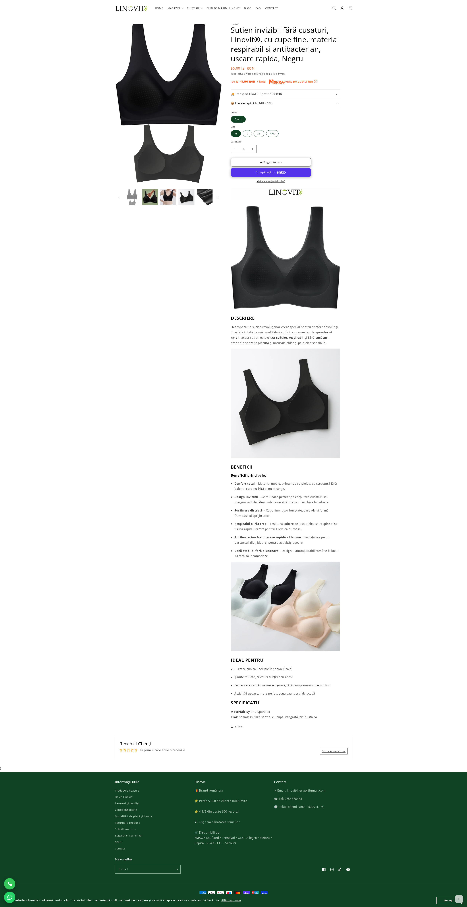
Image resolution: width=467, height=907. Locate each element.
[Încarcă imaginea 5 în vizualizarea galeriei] (204, 197)
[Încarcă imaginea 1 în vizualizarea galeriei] (132, 197)
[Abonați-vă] (176, 869)
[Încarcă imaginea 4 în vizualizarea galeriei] (186, 197)
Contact (120, 848)
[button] (175, 8)
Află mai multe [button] (231, 900)
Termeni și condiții (127, 803)
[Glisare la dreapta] (218, 197)
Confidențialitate (126, 809)
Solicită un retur (125, 829)
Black (238, 119)
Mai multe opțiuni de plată (271, 181)
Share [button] (239, 726)
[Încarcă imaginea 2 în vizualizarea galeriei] (150, 197)
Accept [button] (449, 900)
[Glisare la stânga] (119, 197)
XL (258, 133)
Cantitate (236, 141)
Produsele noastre (127, 790)
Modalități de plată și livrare (134, 816)
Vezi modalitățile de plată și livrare (266, 73)
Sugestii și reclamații (128, 835)
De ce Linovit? (124, 797)
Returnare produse (127, 822)
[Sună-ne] (9, 883)
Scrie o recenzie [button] (334, 751)
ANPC (118, 842)
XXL (272, 133)
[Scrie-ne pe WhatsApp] (9, 897)
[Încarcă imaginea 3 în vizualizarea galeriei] (168, 197)
